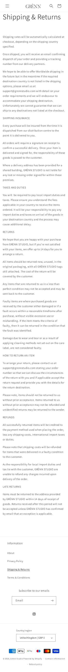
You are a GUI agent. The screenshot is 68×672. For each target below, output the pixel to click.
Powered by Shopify (32, 658)
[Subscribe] (52, 600)
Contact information (55, 658)
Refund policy (35, 664)
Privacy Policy (15, 561)
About (11, 553)
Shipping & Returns (18, 569)
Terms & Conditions (18, 577)
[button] (7, 6)
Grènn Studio (16, 658)
